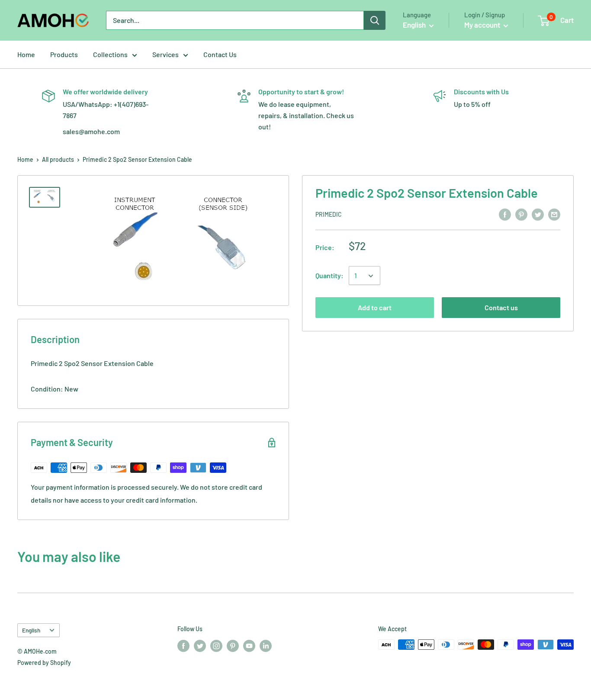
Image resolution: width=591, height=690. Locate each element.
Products (64, 54)
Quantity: (329, 276)
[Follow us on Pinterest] (233, 645)
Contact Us (220, 54)
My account (482, 24)
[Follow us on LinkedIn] (266, 645)
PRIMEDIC (328, 214)
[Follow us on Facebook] (183, 645)
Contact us (501, 308)
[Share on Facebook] (505, 214)
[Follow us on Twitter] (200, 645)
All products (58, 159)
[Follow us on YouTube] (249, 645)
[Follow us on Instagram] (216, 645)
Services (165, 54)
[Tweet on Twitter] (538, 214)
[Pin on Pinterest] (521, 214)
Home (26, 54)
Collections (110, 54)
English (31, 630)
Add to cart (375, 308)
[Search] (374, 20)
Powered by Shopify (44, 662)
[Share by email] (554, 214)
